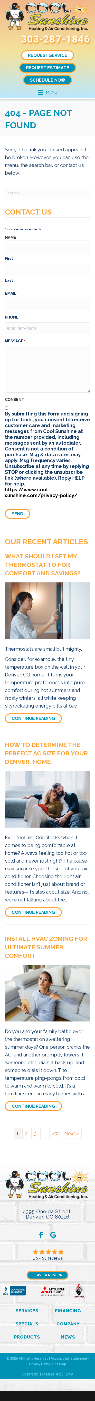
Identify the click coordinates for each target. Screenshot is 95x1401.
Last (9, 280)
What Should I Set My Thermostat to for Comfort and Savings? (42, 565)
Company (68, 1323)
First (9, 258)
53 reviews (52, 1258)
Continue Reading (37, 718)
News (68, 1337)
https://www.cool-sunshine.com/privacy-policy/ (41, 492)
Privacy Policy (39, 1364)
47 (55, 1133)
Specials (27, 1323)
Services (27, 1310)
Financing (68, 1310)
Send (17, 513)
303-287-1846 (55, 39)
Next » (71, 1133)
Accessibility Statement (69, 1358)
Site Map (59, 1364)
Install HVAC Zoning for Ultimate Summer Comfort (46, 947)
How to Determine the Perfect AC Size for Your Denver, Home (46, 753)
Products (27, 1337)
